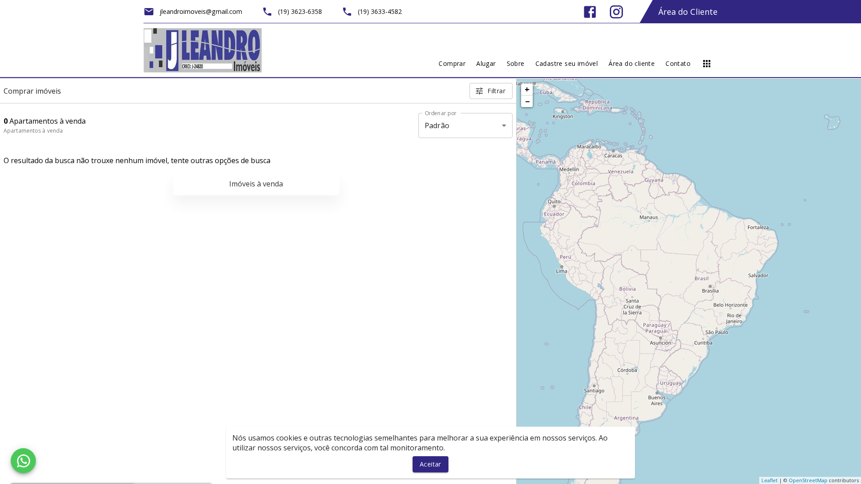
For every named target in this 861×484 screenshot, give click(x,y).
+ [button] (527, 89)
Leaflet (769, 480)
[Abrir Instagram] (616, 12)
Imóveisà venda (256, 184)
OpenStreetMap (808, 480)
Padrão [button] (437, 125)
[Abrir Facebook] (590, 12)
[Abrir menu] (707, 63)
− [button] (527, 101)
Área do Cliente (688, 11)
